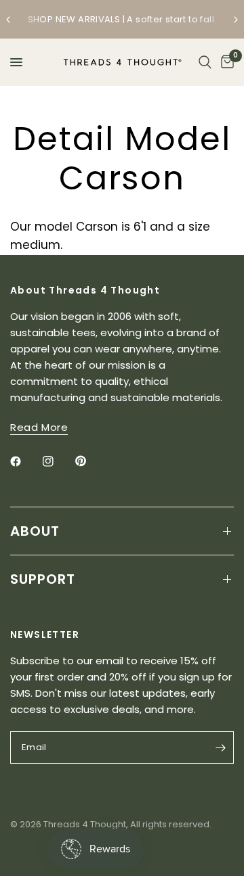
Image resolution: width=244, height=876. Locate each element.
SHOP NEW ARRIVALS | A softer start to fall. (122, 19)
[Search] (205, 62)
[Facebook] (25, 461)
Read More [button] (39, 427)
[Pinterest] (90, 461)
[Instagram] (58, 461)
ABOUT (35, 531)
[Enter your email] (220, 747)
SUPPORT (42, 579)
